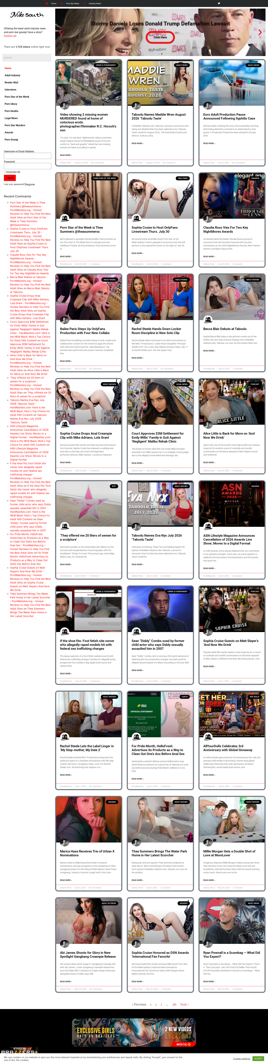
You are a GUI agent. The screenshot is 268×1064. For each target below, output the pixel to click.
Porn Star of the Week (17, 96)
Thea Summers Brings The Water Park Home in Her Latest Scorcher (28, 612)
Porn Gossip (11, 139)
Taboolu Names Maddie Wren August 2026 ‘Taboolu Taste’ (159, 116)
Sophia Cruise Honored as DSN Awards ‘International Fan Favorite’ (160, 954)
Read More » (66, 155)
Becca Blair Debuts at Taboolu (225, 329)
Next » (184, 1004)
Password (9, 161)
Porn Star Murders (15, 125)
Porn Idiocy (11, 103)
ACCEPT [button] (258, 1058)
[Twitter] (218, 3)
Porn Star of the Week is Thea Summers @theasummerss (28, 221)
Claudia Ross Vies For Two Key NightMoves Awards (225, 229)
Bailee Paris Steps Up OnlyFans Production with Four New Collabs (85, 331)
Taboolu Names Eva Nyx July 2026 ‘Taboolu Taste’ (28, 418)
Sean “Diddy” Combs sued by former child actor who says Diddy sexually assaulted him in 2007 (158, 645)
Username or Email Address (19, 151)
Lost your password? (14, 184)
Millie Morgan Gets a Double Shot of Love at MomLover (229, 853)
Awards (9, 132)
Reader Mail (11, 82)
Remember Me (13, 172)
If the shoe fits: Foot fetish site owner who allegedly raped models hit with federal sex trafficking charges (87, 645)
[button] (60, 32)
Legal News (11, 118)
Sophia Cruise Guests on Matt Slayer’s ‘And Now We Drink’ (29, 586)
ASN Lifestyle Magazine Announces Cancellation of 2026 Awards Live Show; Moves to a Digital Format (229, 539)
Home (8, 68)
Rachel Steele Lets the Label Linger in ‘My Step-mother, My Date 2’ (87, 748)
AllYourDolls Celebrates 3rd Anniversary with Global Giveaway (227, 748)
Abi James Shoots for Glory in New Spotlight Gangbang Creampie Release (88, 954)
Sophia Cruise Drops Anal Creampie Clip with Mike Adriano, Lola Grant (29, 314)
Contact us (10, 35)
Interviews (10, 89)
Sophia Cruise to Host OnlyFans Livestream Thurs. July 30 (29, 247)
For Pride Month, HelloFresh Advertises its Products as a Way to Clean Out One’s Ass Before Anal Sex (158, 750)
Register (30, 184)
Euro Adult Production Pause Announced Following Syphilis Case (229, 116)
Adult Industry (12, 75)
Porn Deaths (11, 111)
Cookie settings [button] (241, 1058)
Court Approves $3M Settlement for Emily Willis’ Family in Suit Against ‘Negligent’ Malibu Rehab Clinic (158, 437)
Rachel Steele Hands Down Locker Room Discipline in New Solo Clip (156, 331)
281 (174, 1004)
